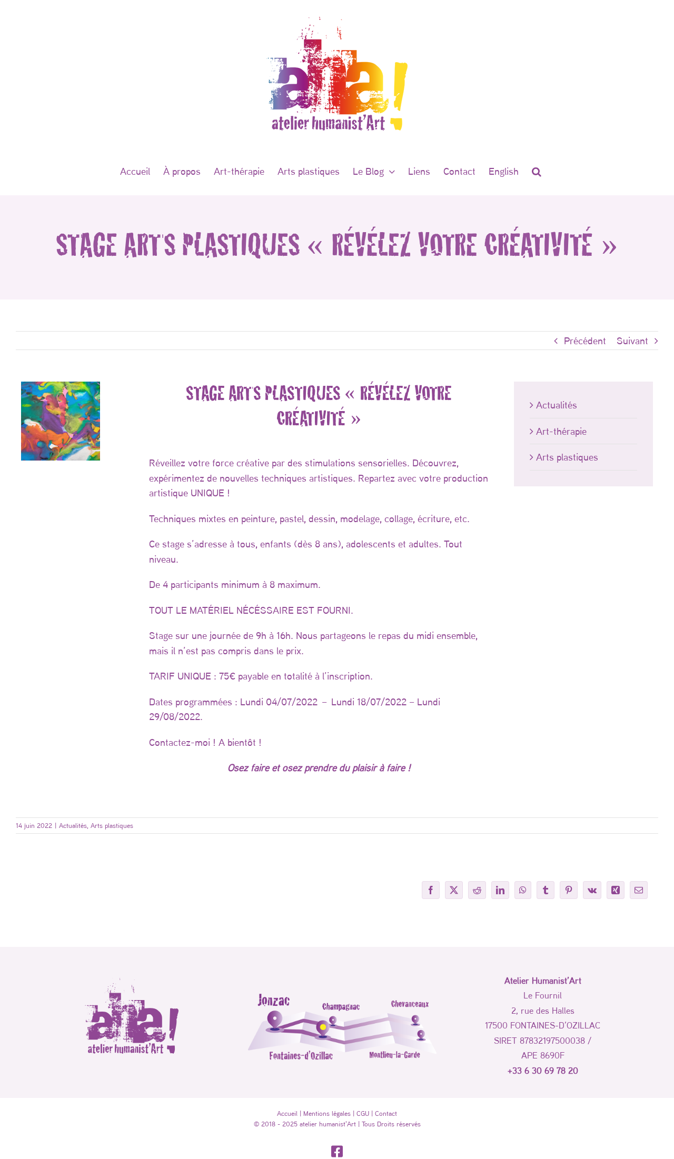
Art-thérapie (561, 431)
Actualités (556, 405)
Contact (386, 1113)
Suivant (632, 340)
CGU (362, 1113)
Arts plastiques (567, 457)
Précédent (585, 340)
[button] (536, 171)
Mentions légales (327, 1113)
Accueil (287, 1113)
